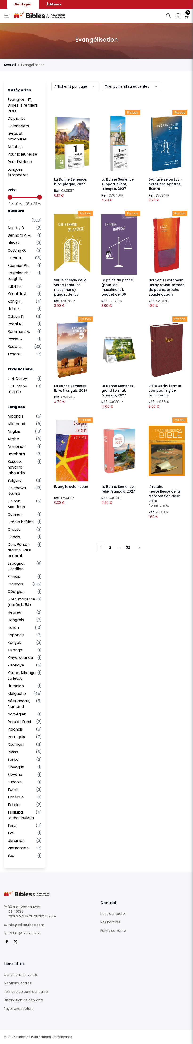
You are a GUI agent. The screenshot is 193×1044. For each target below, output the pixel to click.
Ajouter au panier (72, 139)
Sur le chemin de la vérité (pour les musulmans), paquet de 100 (70, 287)
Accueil (10, 64)
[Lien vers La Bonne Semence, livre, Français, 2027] (72, 350)
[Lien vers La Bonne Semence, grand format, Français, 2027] (119, 350)
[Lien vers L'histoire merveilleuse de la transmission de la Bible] (167, 450)
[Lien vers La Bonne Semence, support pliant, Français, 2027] (119, 143)
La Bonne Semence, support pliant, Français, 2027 (117, 184)
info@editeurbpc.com (26, 924)
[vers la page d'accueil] (48, 894)
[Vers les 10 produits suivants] (139, 547)
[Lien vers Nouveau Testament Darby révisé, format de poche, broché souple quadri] (167, 244)
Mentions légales (17, 983)
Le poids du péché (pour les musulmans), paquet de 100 (117, 287)
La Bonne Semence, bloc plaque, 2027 (70, 181)
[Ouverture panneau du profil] (178, 16)
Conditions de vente (20, 974)
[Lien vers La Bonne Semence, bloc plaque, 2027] (72, 143)
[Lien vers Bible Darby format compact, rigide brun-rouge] (167, 350)
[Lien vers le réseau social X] (15, 941)
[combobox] (74, 86)
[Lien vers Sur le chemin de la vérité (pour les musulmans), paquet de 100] (72, 244)
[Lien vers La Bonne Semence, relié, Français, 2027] (119, 450)
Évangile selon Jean (71, 486)
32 (128, 547)
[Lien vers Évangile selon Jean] (72, 450)
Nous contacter (113, 913)
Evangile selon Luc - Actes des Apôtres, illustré (165, 184)
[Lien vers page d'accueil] (57, 15)
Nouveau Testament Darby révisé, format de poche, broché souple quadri (166, 287)
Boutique (23, 4)
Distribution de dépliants (24, 1000)
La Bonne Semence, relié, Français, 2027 (118, 489)
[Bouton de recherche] (168, 16)
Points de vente (113, 930)
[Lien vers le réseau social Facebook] (6, 941)
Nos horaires (110, 922)
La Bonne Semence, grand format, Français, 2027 (117, 390)
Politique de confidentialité (26, 991)
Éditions (54, 4)
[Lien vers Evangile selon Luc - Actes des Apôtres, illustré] (167, 143)
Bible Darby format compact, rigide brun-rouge (165, 390)
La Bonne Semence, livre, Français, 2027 (71, 388)
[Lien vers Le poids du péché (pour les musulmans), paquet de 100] (119, 244)
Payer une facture (19, 1008)
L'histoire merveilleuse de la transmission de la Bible (164, 496)
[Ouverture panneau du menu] (7, 15)
